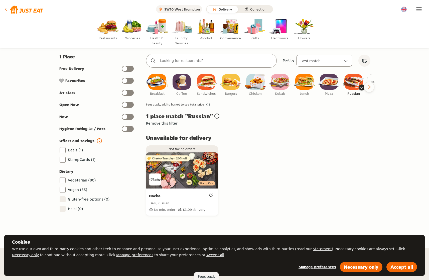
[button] (23, 9)
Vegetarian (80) (82, 180)
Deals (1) (75, 150)
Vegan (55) (77, 189)
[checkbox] (157, 85)
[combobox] (216, 61)
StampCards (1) (82, 159)
